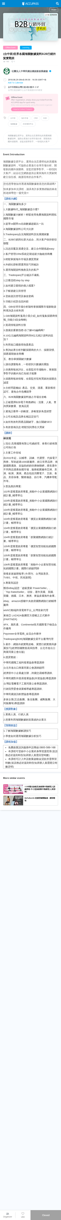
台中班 (12, 118)
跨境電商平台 (28, 124)
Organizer (7, 1216)
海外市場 (24, 118)
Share (53, 9)
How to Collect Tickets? (22, 109)
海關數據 (13, 124)
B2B (45, 118)
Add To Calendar (15, 82)
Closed (46, 1215)
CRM (36, 118)
